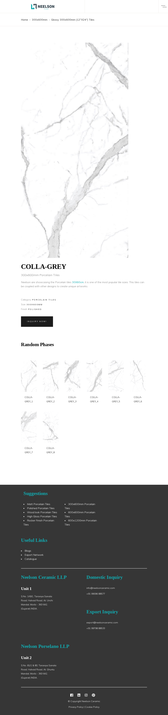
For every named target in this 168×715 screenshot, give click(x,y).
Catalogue (31, 559)
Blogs (28, 550)
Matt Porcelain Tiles (38, 504)
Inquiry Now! (37, 321)
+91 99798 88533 (95, 628)
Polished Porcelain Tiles (40, 508)
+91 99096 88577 (95, 593)
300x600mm (39, 19)
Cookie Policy (92, 707)
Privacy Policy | (77, 707)
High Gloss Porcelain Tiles (42, 516)
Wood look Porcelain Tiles (42, 512)
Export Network (34, 554)
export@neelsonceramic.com (102, 622)
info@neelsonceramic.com (100, 588)
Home (24, 19)
